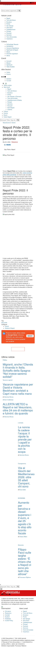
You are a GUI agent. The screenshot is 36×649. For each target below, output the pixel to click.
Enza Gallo (22, 490)
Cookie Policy (9, 620)
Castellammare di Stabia (14, 100)
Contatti (8, 81)
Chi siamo (8, 611)
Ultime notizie (8, 85)
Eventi (5, 115)
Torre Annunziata (12, 98)
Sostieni (8, 79)
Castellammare (27, 622)
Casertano (26, 632)
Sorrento (9, 104)
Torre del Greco (12, 91)
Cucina (6, 113)
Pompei (9, 102)
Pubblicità (8, 619)
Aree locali (7, 87)
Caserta (9, 109)
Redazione (15, 142)
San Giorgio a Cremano (14, 96)
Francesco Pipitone (25, 577)
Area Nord (26, 620)
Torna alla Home (18, 349)
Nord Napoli (10, 108)
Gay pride (4, 322)
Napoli (9, 89)
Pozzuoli (9, 106)
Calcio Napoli (7, 117)
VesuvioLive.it (7, 123)
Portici (9, 95)
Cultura (6, 111)
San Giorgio (26, 619)
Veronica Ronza (8, 397)
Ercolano (10, 93)
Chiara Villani (23, 536)
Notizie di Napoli (9, 328)
